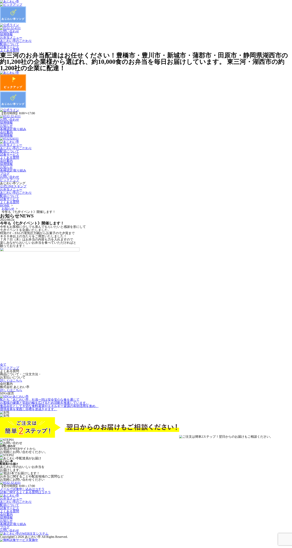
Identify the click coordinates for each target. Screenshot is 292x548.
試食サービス (9, 47)
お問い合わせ (9, 31)
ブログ (5, 173)
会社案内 (6, 132)
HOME (5, 205)
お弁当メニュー (11, 37)
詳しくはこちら (11, 380)
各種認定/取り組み (13, 129)
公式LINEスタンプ (13, 186)
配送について (9, 44)
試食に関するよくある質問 (25, 492)
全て (3, 364)
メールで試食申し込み (22, 489)
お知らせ (6, 126)
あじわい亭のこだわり (16, 41)
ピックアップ (9, 180)
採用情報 (6, 34)
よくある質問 (9, 50)
